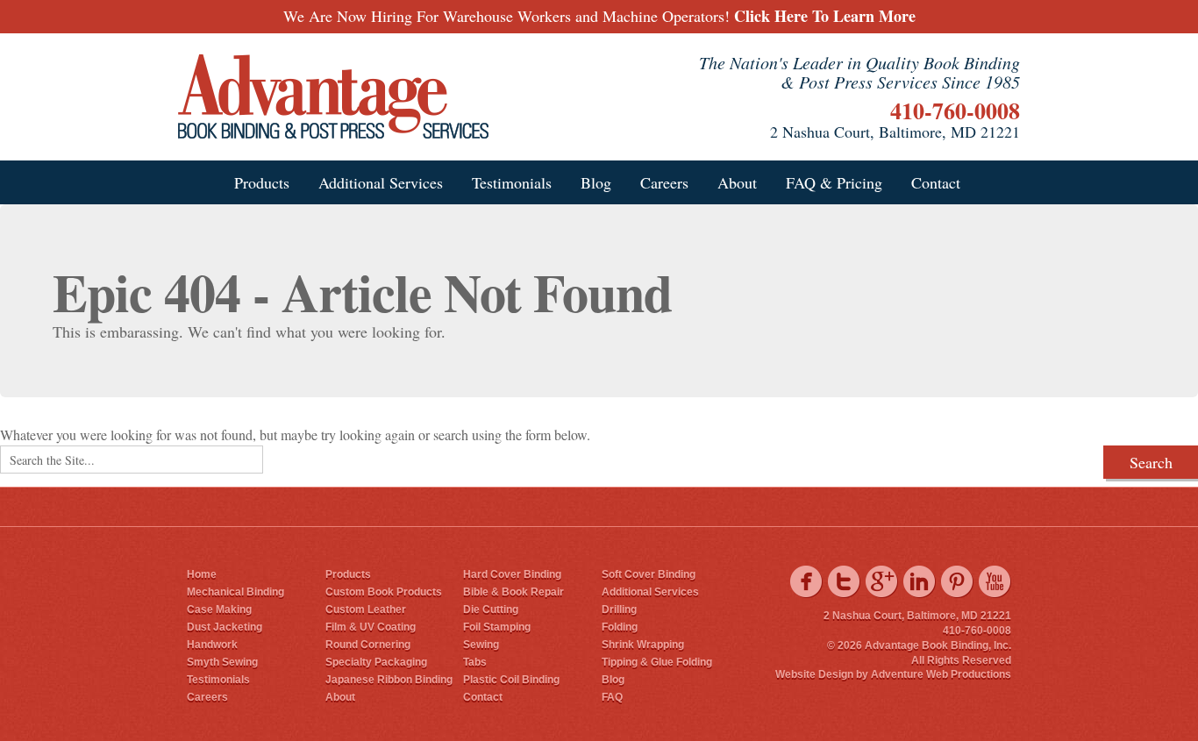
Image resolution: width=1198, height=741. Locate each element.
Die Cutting (490, 609)
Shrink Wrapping (643, 644)
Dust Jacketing (224, 627)
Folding (620, 627)
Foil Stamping (497, 627)
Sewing (481, 644)
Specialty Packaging (376, 662)
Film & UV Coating (370, 627)
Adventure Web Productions (941, 674)
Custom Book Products (383, 592)
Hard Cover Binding (512, 574)
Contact (935, 182)
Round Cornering (367, 644)
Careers (664, 182)
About (737, 182)
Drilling (619, 609)
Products (261, 182)
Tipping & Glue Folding (657, 662)
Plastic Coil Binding (511, 679)
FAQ (612, 697)
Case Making (219, 609)
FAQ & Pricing (834, 182)
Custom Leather (365, 609)
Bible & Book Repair (513, 592)
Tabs (475, 662)
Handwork (212, 644)
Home (202, 574)
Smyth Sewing (222, 662)
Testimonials (512, 182)
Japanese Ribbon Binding (389, 679)
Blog (596, 182)
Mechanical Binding (235, 592)
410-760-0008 (955, 110)
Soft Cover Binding (648, 574)
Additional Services (380, 182)
